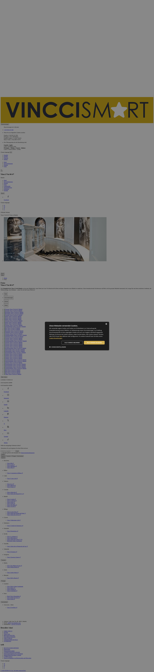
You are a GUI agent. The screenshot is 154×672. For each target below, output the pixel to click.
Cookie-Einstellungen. (55, 338)
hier (61, 336)
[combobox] (106, 324)
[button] (57, 347)
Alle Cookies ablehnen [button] (72, 342)
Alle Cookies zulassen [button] (94, 342)
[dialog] (77, 336)
